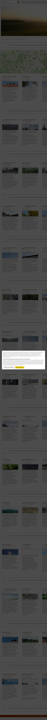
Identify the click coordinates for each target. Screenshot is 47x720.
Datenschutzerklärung (6, 357)
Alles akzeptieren (19, 367)
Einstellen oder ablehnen (9, 367)
